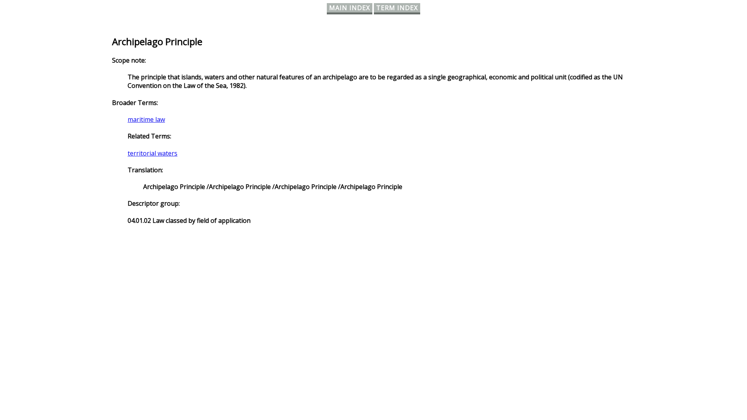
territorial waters (152, 153)
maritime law (146, 119)
